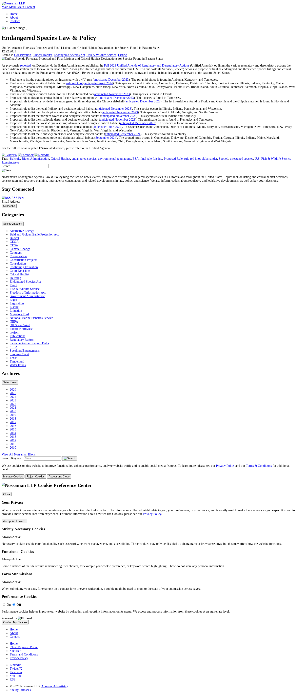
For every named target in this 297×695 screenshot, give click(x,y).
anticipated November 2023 (112, 94)
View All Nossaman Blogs (19, 454)
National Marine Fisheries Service (31, 318)
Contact (15, 21)
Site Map (15, 650)
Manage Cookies (13, 476)
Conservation (22, 55)
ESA (136, 158)
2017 (13, 422)
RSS (13, 679)
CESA (14, 245)
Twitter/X (16, 668)
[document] (148, 553)
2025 (13, 393)
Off (19, 604)
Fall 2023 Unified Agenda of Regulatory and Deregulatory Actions (146, 65)
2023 (13, 400)
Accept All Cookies (14, 521)
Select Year (10, 382)
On (9, 604)
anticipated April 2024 (98, 83)
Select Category (12, 223)
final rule (146, 158)
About (14, 17)
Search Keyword (12, 458)
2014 (13, 433)
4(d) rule (14, 158)
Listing (122, 55)
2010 (13, 447)
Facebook (16, 672)
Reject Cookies (36, 476)
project (14, 332)
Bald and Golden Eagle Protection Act (34, 234)
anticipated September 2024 (122, 134)
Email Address (11, 201)
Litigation (16, 310)
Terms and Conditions (24, 654)
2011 (13, 444)
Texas (13, 357)
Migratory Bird (19, 314)
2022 (13, 404)
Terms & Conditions (259, 465)
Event (13, 285)
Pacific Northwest (21, 328)
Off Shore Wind (20, 325)
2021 (13, 407)
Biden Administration (35, 158)
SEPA (14, 347)
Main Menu (9, 7)
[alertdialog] (148, 553)
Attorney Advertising (54, 686)
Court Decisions (20, 270)
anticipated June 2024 (107, 126)
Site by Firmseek (20, 690)
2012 (13, 440)
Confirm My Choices (15, 622)
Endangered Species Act (69, 55)
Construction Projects (23, 260)
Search (6, 166)
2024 (13, 396)
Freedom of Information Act (27, 292)
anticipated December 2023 (111, 79)
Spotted (223, 158)
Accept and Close (59, 476)
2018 (13, 418)
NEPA (14, 321)
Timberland (17, 361)
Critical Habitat (42, 55)
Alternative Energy (22, 230)
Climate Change (20, 249)
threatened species (241, 158)
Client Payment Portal (24, 647)
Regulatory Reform (22, 339)
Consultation (18, 263)
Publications (17, 336)
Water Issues (18, 365)
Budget (14, 238)
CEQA (14, 241)
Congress (16, 252)
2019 (13, 415)
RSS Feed (17, 197)
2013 (13, 436)
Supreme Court (19, 354)
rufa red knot (74, 83)
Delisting (15, 278)
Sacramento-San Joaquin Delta (29, 343)
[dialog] (148, 471)
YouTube (15, 675)
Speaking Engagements (25, 350)
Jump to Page (10, 162)
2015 (13, 429)
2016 (13, 425)
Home (14, 14)
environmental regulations (114, 158)
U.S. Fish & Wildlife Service (273, 158)
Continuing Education (24, 267)
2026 (13, 389)
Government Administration (27, 296)
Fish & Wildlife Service (101, 55)
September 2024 (105, 137)
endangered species (84, 158)
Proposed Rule (173, 158)
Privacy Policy (225, 465)
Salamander (209, 158)
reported (25, 65)
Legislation (17, 303)
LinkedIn (15, 665)
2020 (13, 411)
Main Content (26, 7)
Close (6, 494)
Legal (13, 299)
